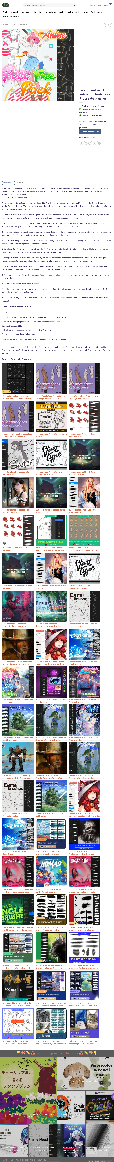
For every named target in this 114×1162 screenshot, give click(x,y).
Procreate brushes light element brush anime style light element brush (71, 1150)
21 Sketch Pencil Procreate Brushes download (100, 1149)
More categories (10, 16)
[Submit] (75, 5)
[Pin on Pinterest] (94, 143)
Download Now (90, 131)
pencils (61, 12)
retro (85, 12)
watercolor (15, 12)
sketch (78, 12)
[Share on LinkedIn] (99, 143)
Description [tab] (8, 183)
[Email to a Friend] (90, 143)
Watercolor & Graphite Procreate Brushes (85, 1081)
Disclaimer (41, 1160)
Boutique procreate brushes (57, 1053)
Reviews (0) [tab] (21, 183)
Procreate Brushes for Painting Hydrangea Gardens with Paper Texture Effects (28, 1115)
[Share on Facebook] (81, 143)
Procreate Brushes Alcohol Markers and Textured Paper (14, 1149)
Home (5, 24)
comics (70, 12)
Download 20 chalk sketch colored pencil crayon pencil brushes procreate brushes (100, 1116)
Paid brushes (96, 12)
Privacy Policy (8, 1160)
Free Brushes (19, 24)
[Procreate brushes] (5, 5)
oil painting (38, 12)
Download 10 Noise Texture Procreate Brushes (71, 1115)
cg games (26, 12)
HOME (4, 12)
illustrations (50, 12)
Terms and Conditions (25, 1160)
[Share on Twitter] (86, 143)
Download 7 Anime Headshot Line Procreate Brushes (43, 1149)
